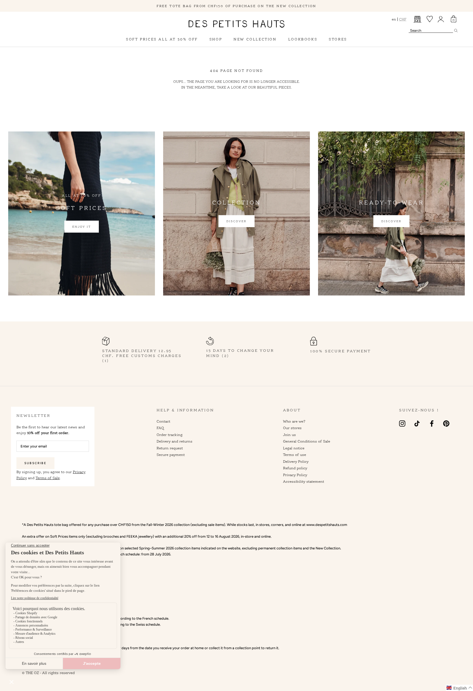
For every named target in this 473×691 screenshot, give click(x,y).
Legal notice (293, 448)
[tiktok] (417, 423)
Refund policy (295, 468)
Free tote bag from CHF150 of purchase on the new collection (236, 6)
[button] (459, 688)
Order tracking (170, 434)
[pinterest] (446, 423)
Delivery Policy (295, 461)
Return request (170, 448)
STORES (338, 39)
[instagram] (402, 423)
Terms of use (294, 454)
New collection (254, 39)
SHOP (215, 39)
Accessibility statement (303, 481)
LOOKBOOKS (302, 39)
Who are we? (294, 421)
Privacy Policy (295, 475)
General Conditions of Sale (306, 441)
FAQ (160, 428)
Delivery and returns (174, 441)
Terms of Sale (48, 478)
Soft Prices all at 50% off (162, 39)
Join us (289, 434)
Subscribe (35, 463)
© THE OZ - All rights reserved (48, 672)
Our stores (292, 428)
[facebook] (432, 423)
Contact (163, 421)
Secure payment (171, 454)
